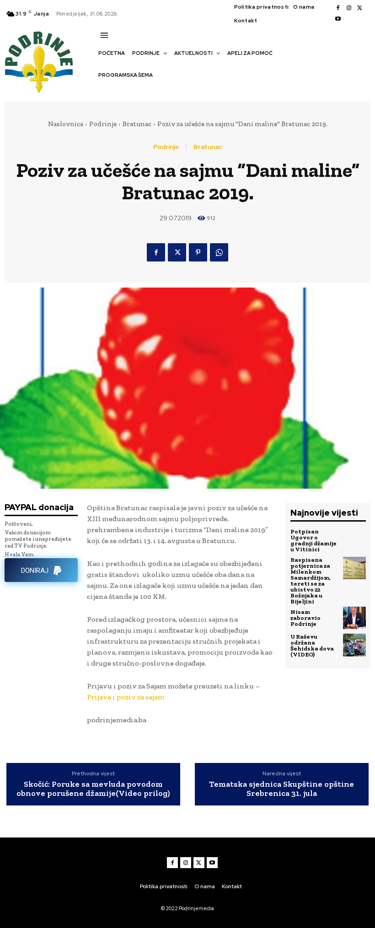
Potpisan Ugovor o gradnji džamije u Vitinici (313, 540)
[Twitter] (359, 8)
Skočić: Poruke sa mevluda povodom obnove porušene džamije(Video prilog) (93, 789)
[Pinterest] (198, 252)
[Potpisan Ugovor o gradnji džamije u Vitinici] (354, 539)
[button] (103, 91)
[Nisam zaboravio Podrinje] (354, 618)
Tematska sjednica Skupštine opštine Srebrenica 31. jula (281, 789)
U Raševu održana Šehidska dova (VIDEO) (312, 645)
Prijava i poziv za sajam (126, 697)
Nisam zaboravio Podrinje (305, 617)
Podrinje (103, 124)
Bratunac (137, 124)
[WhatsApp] (219, 252)
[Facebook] (337, 8)
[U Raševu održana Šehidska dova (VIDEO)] (354, 645)
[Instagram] (348, 8)
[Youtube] (337, 19)
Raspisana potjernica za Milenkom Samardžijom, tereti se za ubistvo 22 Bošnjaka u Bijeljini (310, 580)
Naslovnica (65, 124)
